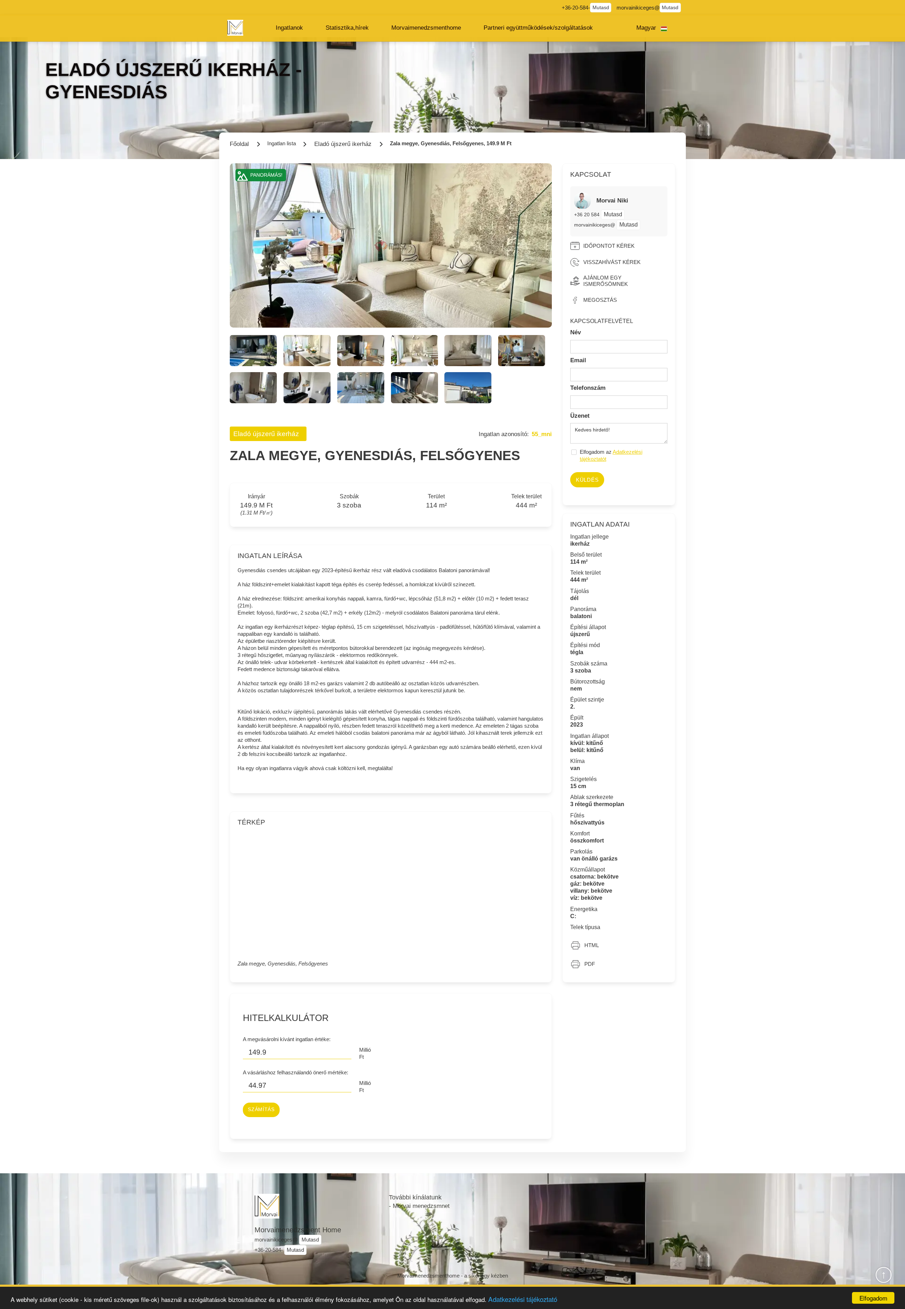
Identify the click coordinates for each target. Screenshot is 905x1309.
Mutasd (600, 7)
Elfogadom (873, 1297)
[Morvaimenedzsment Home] (235, 28)
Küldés (587, 480)
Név (575, 332)
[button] (289, 28)
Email (578, 360)
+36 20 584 (587, 214)
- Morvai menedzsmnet (419, 1206)
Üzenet (580, 415)
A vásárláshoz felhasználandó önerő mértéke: (295, 1072)
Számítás (261, 1109)
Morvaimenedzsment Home (298, 1230)
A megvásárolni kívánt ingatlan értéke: (287, 1039)
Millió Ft (365, 1053)
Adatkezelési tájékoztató (522, 1299)
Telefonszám (588, 388)
